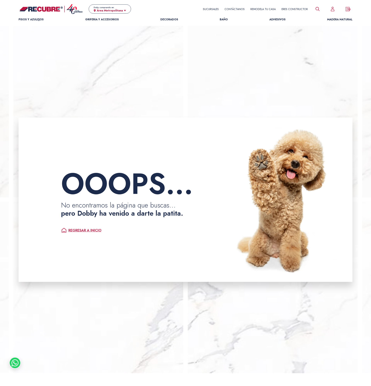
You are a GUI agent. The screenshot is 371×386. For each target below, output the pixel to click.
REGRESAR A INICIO (84, 230)
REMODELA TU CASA (263, 9)
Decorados (169, 19)
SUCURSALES (211, 9)
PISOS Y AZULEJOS (31, 19)
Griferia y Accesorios (102, 19)
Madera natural (339, 19)
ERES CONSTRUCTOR (295, 9)
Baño (224, 19)
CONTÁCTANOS (235, 9)
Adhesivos (277, 19)
